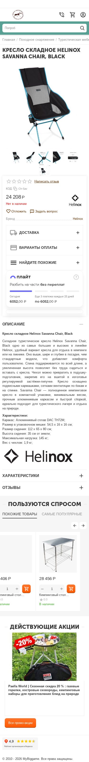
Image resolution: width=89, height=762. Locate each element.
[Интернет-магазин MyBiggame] (27, 14)
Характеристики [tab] (20, 476)
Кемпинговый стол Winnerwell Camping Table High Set (66, 595)
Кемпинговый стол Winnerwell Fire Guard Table (19, 595)
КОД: (9, 188)
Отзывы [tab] (11, 488)
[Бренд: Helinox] (75, 200)
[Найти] (82, 28)
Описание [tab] (13, 324)
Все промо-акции (20, 723)
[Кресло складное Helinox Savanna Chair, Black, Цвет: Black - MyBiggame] (44, 106)
